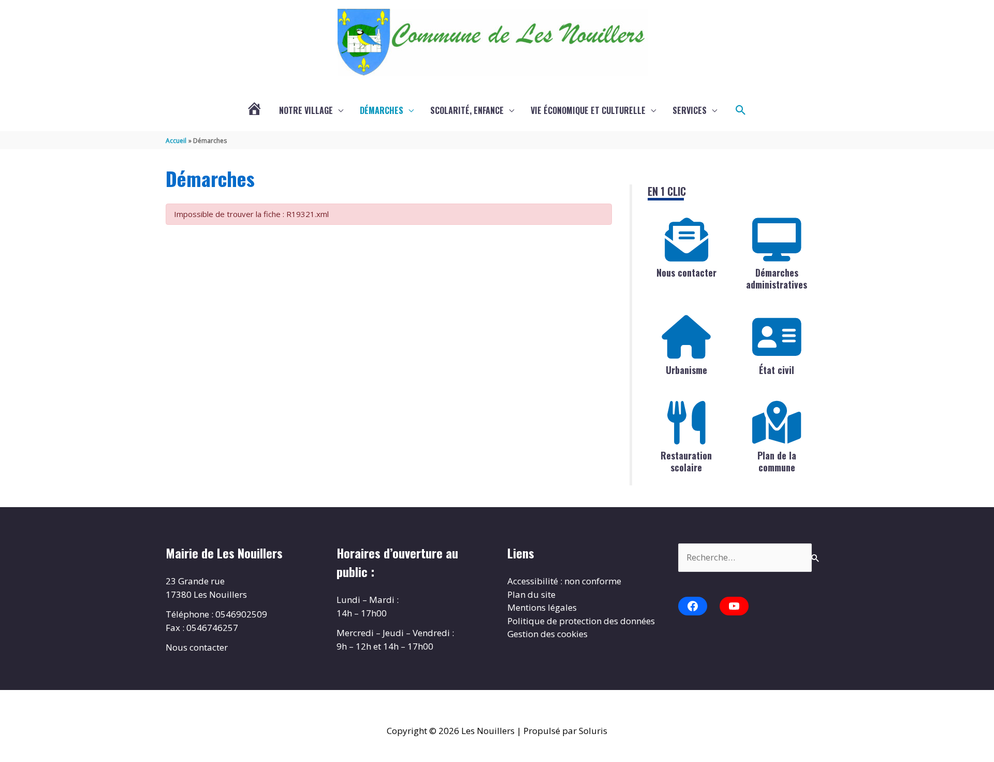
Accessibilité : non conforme (564, 581)
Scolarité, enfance (467, 110)
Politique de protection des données (581, 621)
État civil (776, 370)
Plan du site (531, 594)
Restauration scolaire (686, 461)
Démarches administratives (776, 278)
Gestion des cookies (547, 634)
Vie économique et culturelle (588, 110)
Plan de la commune (776, 461)
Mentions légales (542, 607)
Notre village (306, 110)
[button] (741, 110)
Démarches (381, 110)
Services (690, 110)
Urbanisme (686, 370)
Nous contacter (686, 272)
